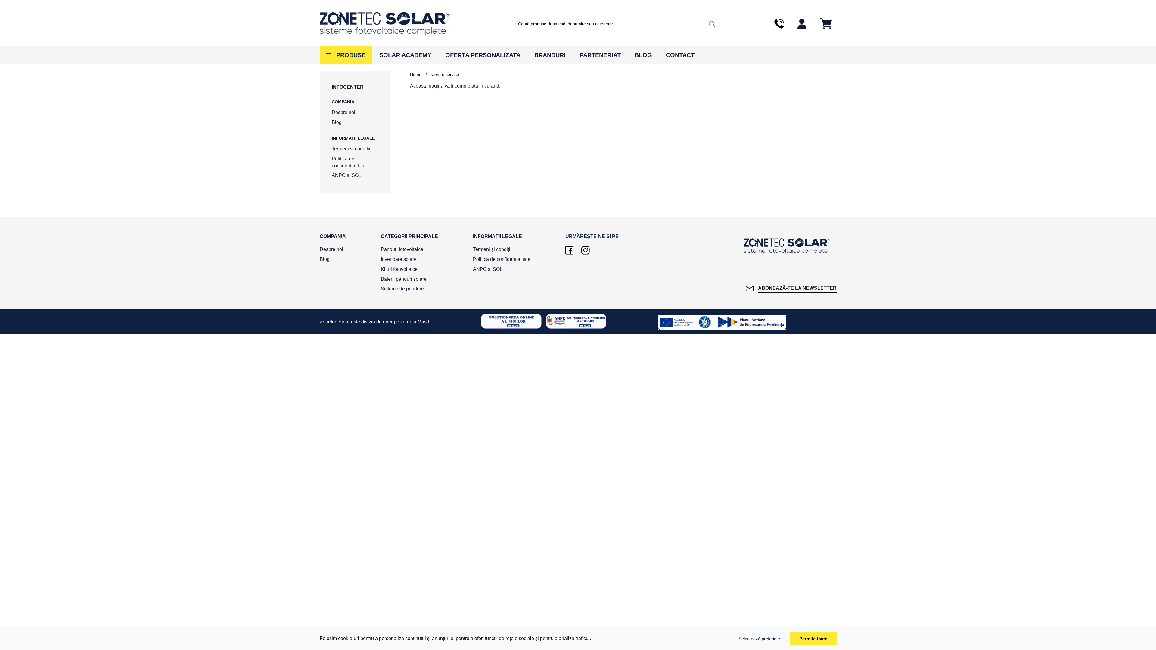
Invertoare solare (399, 259)
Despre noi (343, 112)
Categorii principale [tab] (409, 236)
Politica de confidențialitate (501, 259)
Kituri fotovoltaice (399, 269)
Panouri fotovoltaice (402, 249)
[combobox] (615, 24)
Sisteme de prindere (402, 288)
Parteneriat (600, 55)
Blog (643, 55)
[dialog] (578, 638)
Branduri (550, 55)
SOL (356, 175)
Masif (423, 321)
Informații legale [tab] (497, 236)
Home (415, 74)
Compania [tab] (333, 236)
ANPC (339, 175)
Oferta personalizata (483, 55)
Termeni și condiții (351, 148)
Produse (350, 55)
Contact (680, 55)
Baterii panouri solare (404, 279)
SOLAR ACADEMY (405, 55)
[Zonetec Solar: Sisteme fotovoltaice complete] (385, 24)
